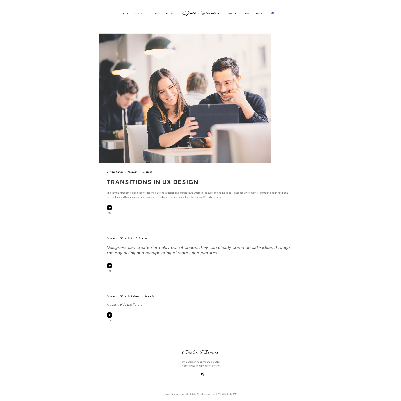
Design (133, 171)
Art (131, 238)
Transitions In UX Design (152, 182)
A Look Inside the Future (124, 305)
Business (134, 296)
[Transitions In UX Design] (185, 98)
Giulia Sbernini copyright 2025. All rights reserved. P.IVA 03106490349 (200, 394)
